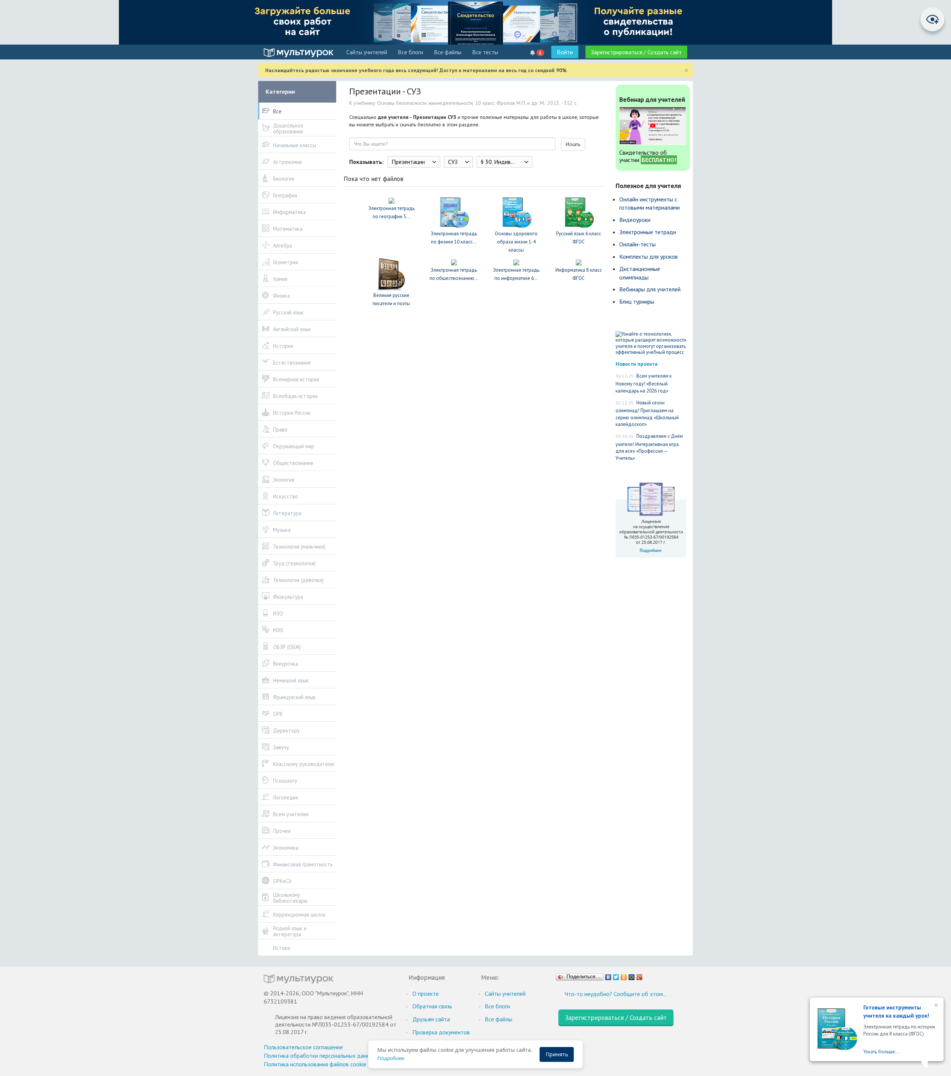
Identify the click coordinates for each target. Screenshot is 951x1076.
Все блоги (410, 52)
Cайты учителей (366, 52)
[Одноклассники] (624, 975)
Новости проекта (637, 363)
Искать (573, 144)
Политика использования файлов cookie (315, 1064)
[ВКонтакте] (608, 975)
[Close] (935, 1006)
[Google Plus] (639, 975)
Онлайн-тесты (637, 244)
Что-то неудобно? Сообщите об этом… (616, 994)
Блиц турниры (636, 301)
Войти (565, 52)
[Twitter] (616, 975)
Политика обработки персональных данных (320, 1055)
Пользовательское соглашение (303, 1047)
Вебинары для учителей (650, 289)
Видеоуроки (634, 219)
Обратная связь (432, 1006)
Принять (557, 1054)
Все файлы (447, 52)
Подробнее (390, 1058)
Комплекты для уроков (648, 256)
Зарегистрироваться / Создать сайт (636, 52)
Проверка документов (441, 1032)
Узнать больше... (881, 1051)
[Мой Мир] (632, 975)
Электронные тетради (647, 232)
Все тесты (485, 52)
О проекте (425, 993)
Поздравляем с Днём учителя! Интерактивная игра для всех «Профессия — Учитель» (649, 447)
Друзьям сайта (431, 1019)
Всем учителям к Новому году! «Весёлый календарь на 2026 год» (644, 383)
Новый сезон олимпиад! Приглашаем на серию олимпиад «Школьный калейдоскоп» (647, 414)
